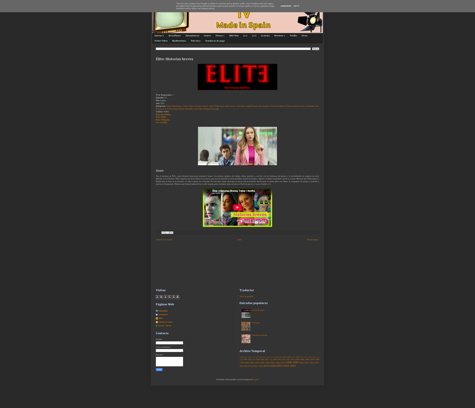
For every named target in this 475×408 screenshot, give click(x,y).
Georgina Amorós (201, 106)
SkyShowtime (179, 41)
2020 (273, 366)
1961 (249, 357)
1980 (317, 357)
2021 (280, 366)
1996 (307, 360)
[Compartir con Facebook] (169, 232)
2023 (293, 366)
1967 (272, 357)
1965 (264, 357)
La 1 (245, 36)
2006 (277, 363)
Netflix (293, 36)
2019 (267, 366)
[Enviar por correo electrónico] (162, 232)
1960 (245, 357)
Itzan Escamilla (277, 106)
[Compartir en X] (167, 232)
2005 (272, 363)
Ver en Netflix (161, 122)
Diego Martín (179, 109)
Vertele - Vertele (164, 326)
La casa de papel (258, 310)
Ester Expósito (264, 106)
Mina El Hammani (217, 106)
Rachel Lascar (299, 106)
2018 (261, 366)
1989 (275, 360)
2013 (317, 363)
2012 (311, 363)
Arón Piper (240, 106)
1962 (252, 357)
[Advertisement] (230, 267)
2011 (306, 363)
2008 (289, 362)
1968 (276, 357)
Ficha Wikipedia (162, 119)
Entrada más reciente (164, 240)
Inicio (239, 240)
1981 (241, 360)
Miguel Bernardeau (174, 106)
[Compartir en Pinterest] (172, 232)
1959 (241, 357)
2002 (257, 363)
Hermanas (256, 323)
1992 (288, 360)
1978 (310, 357)
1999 (241, 363)
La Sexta (265, 36)
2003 (262, 363)
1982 (245, 360)
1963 (256, 357)
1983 (250, 360)
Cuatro (207, 36)
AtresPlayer (174, 36)
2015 (246, 366)
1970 (280, 357)
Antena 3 (159, 36)
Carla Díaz (198, 109)
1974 (297, 357)
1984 (253, 360)
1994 (297, 360)
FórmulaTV (163, 315)
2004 (267, 363)
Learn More (286, 6)
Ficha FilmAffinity (163, 114)
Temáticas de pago (215, 41)
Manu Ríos (189, 109)
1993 (292, 360)
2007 (283, 363)
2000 (247, 363)
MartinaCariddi (209, 109)
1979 (314, 357)
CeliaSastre (310, 106)
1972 (289, 357)
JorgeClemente (251, 106)
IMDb (160, 318)
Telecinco (196, 41)
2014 (241, 366)
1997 (312, 360)
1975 (302, 357)
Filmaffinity (163, 311)
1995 (302, 360)
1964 (260, 357)
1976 (306, 357)
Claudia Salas (188, 106)
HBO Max (234, 36)
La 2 (254, 36)
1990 (279, 360)
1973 (293, 357)
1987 (267, 360)
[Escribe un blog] (165, 232)
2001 (252, 363)
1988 (271, 360)
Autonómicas (192, 36)
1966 (268, 357)
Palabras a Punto (165, 322)
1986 (262, 360)
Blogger (255, 379)
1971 (284, 357)
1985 (258, 360)
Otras (304, 36)
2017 (256, 366)
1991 (284, 360)
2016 (251, 366)
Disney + (220, 36)
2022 (286, 366)
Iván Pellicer (168, 109)
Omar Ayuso (230, 106)
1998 (317, 360)
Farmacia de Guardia (259, 335)
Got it (296, 6)
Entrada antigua (313, 240)
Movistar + (279, 36)
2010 (301, 363)
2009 (295, 362)
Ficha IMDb (161, 117)
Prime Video (160, 41)
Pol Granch (288, 106)
